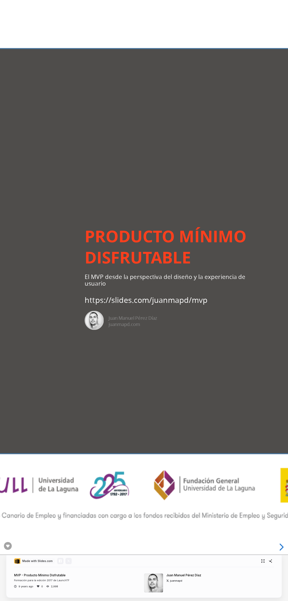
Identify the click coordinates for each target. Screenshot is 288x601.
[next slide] (281, 547)
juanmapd (176, 580)
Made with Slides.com (37, 561)
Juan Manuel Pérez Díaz (183, 575)
